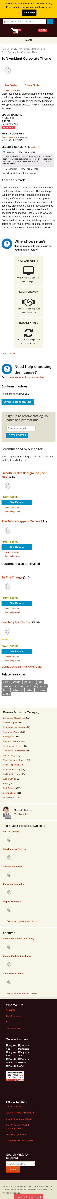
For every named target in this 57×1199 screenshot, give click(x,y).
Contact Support (14, 1106)
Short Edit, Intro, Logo (13, 760)
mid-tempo (40, 690)
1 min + (6, 682)
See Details (17, 502)
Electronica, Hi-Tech (12, 746)
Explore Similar (32, 85)
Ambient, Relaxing (12, 769)
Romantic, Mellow (11, 741)
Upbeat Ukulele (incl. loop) (17, 956)
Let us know (41, 456)
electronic (19, 686)
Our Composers (13, 1016)
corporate (7, 686)
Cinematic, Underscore (14, 750)
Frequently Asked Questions (19, 1140)
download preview (12, 511)
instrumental (18, 690)
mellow (30, 690)
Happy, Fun (8, 736)
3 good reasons (8, 137)
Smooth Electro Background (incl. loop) (24, 474)
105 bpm (17, 682)
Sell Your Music (13, 1028)
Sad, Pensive (9, 788)
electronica (31, 686)
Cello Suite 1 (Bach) (13, 973)
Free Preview (11, 85)
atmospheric (29, 682)
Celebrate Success (12, 866)
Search (13, 1169)
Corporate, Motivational (14, 718)
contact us (38, 377)
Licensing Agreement (16, 1134)
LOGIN (42, 30)
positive (6, 694)
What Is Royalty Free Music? (20, 1113)
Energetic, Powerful (12, 732)
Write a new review (17, 401)
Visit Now (29, 12)
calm (40, 682)
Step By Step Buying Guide (19, 1119)
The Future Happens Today (20, 521)
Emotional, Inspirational (14, 727)
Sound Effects (9, 793)
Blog (8, 1022)
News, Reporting (11, 765)
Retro (5, 783)
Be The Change (12, 577)
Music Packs (9, 797)
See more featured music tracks (22, 993)
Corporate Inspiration (14, 884)
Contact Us (21, 814)
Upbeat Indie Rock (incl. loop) (18, 938)
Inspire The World (12, 901)
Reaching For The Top (16, 622)
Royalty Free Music (19, 49)
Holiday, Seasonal (11, 774)
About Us (10, 1010)
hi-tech (6, 690)
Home (5, 49)
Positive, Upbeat (11, 722)
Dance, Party (9, 755)
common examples (17, 377)
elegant (43, 686)
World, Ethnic (9, 779)
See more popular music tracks (22, 921)
